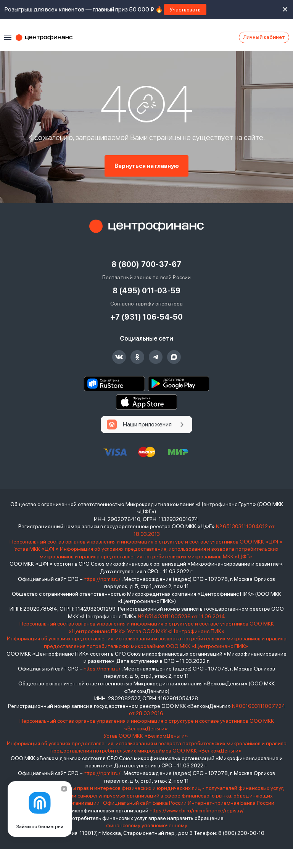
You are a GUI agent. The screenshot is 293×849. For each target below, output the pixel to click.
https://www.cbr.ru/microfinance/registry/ (197, 810)
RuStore (114, 383)
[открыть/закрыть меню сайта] (7, 37)
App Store (146, 402)
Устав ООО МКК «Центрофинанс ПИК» (176, 631)
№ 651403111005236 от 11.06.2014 (181, 616)
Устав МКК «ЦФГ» (36, 549)
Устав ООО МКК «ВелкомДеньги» (146, 736)
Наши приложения (147, 424)
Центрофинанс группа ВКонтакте (119, 357)
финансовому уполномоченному (146, 825)
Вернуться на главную (146, 165)
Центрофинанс (47, 37)
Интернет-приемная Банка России (231, 803)
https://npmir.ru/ (102, 579)
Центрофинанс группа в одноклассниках (137, 357)
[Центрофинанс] (146, 226)
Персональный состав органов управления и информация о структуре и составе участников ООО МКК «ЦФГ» (147, 542)
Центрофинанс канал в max (174, 357)
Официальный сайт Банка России (145, 803)
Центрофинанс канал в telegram (156, 357)
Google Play (178, 383)
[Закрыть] (64, 789)
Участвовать (185, 9)
